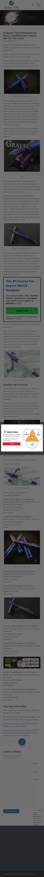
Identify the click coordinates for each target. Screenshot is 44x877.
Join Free (11, 443)
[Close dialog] (41, 426)
